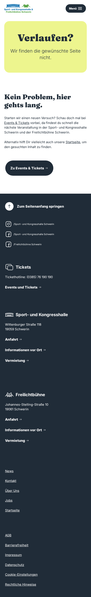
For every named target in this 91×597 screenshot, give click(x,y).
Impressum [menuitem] (13, 555)
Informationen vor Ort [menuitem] (23, 350)
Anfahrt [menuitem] (11, 339)
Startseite (73, 142)
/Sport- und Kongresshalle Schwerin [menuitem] (34, 224)
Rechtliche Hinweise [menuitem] (20, 584)
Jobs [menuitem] (8, 500)
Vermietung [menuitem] (15, 360)
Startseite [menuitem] (12, 510)
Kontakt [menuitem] (10, 481)
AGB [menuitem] (8, 535)
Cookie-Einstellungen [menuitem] (21, 575)
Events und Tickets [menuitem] (21, 287)
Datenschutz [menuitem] (14, 565)
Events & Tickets (16, 123)
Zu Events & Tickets (27, 168)
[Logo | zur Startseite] (18, 8)
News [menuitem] (9, 471)
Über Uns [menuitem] (12, 491)
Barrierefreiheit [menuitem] (16, 545)
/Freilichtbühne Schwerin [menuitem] (28, 244)
